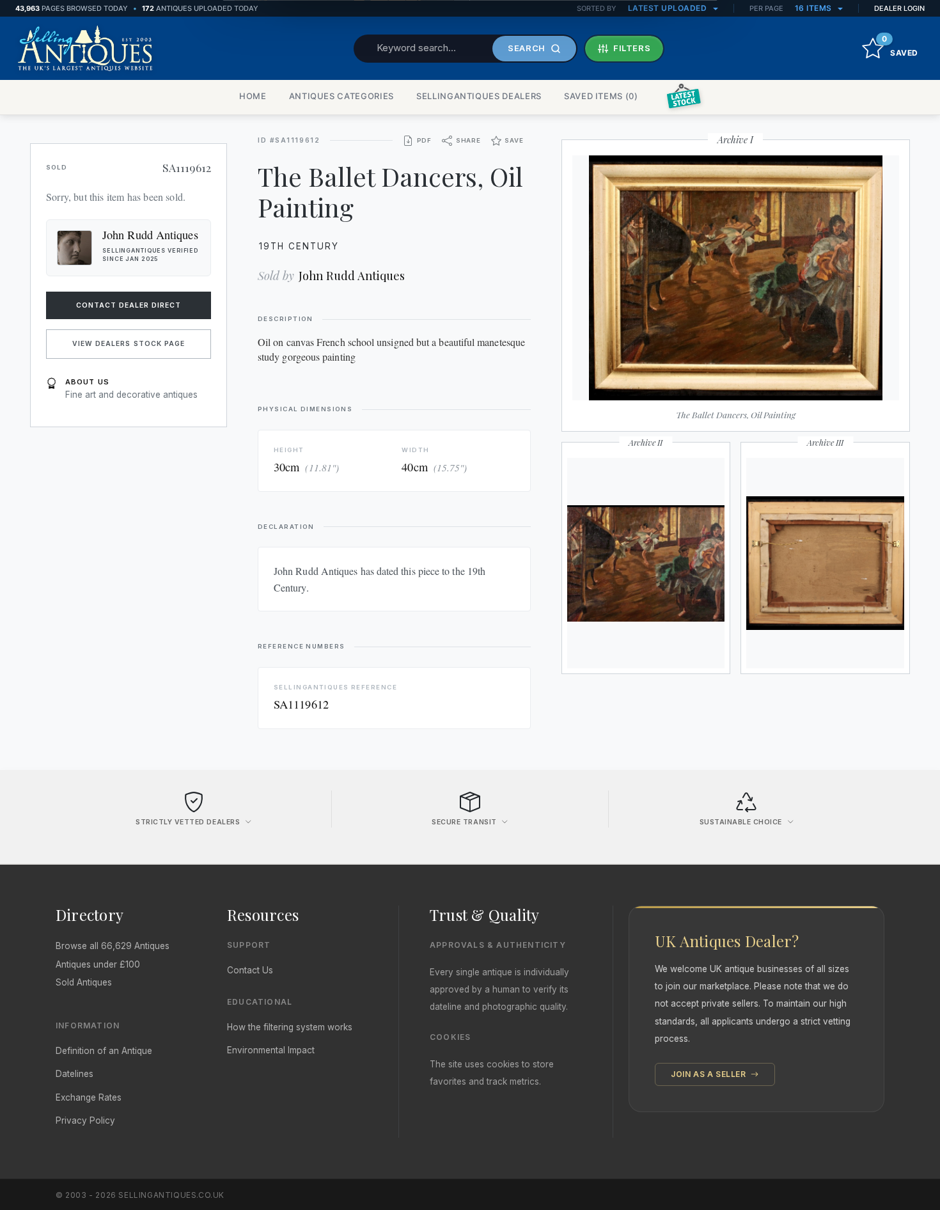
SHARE (468, 140)
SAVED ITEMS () (601, 96)
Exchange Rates (88, 1097)
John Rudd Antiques (352, 275)
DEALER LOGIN (899, 8)
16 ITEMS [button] (814, 8)
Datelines (74, 1074)
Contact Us (250, 970)
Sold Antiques (84, 982)
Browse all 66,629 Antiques (112, 946)
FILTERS (632, 48)
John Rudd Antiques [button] (150, 234)
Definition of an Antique (104, 1051)
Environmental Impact (271, 1050)
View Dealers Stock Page (128, 344)
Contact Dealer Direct (129, 305)
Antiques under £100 (98, 964)
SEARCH (526, 48)
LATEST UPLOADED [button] (668, 8)
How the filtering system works (289, 1027)
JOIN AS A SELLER (709, 1074)
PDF (424, 140)
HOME (253, 96)
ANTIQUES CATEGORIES (341, 96)
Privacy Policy (85, 1120)
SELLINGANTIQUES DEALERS (479, 96)
